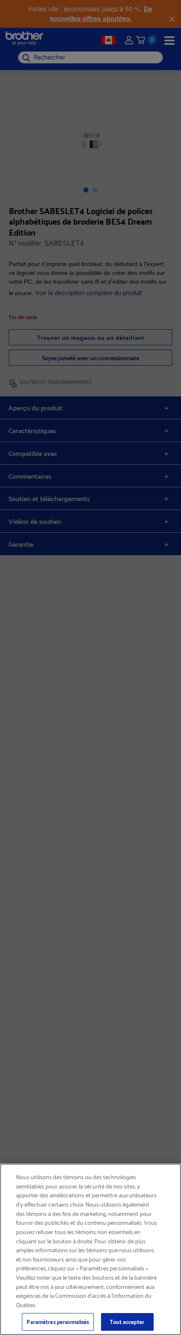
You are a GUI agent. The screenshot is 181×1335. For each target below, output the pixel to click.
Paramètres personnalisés (58, 1321)
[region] (90, 1249)
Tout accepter (127, 1321)
